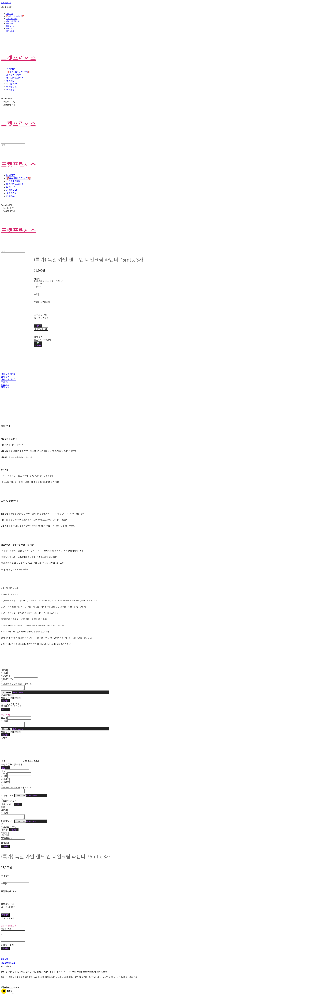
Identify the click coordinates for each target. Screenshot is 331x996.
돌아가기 (5, 830)
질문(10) (5, 385)
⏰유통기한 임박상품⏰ (15, 16)
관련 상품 (5, 387)
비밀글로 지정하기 (9, 801)
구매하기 (5, 846)
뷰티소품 (9, 23)
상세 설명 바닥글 (8, 379)
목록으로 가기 (7, 804)
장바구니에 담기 (8, 918)
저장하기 (5, 701)
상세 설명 (5, 377)
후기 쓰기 (5, 709)
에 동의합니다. (17, 684)
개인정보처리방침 (8, 962)
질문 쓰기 (5, 768)
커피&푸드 (10, 31)
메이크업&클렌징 (12, 21)
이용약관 (4, 959)
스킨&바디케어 (11, 18)
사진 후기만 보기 (11, 704)
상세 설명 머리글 (8, 374)
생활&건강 (10, 28)
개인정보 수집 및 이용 (10, 684)
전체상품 (9, 14)
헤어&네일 (10, 26)
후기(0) (4, 382)
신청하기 (5, 948)
